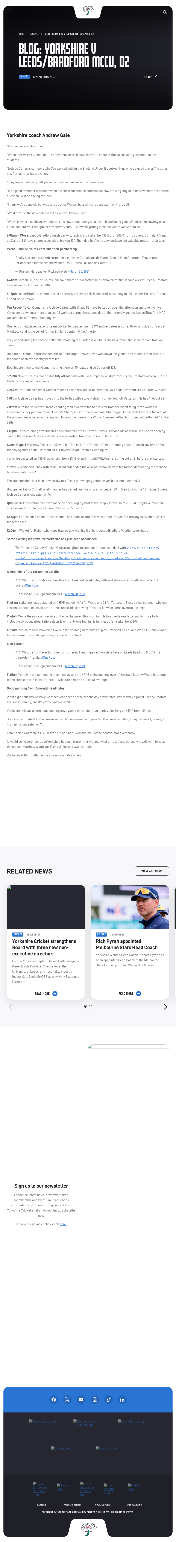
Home (21, 34)
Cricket (34, 34)
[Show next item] (165, 1006)
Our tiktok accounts (108, 1399)
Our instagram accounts (95, 1399)
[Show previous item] (10, 1006)
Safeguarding (134, 1504)
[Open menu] (10, 13)
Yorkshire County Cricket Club (88, 10)
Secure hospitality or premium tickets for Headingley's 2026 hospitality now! (88, 802)
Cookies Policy (103, 1504)
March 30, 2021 (79, 271)
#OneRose (31, 585)
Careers (41, 1504)
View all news (152, 871)
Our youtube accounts (81, 1399)
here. (63, 1224)
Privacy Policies (73, 1504)
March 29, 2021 (75, 666)
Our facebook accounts (53, 1399)
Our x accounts (67, 1399)
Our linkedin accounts (122, 1399)
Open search (165, 12)
